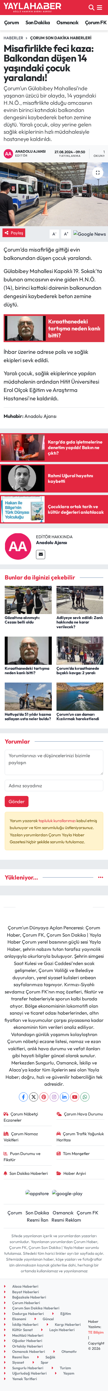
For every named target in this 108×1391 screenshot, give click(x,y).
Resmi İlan (37, 1220)
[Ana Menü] (99, 7)
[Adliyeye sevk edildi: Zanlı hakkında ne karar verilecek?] (80, 599)
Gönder (17, 801)
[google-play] (67, 1194)
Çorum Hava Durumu (83, 1114)
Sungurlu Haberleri (27, 1368)
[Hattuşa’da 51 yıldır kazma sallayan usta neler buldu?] (28, 696)
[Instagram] (54, 1097)
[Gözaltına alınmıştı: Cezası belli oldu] (28, 599)
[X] (33, 1097)
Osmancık (67, 22)
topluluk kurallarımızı (57, 820)
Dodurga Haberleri (27, 1313)
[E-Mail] (40, 554)
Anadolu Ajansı (51, 542)
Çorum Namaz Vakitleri (21, 1136)
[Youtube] (74, 1097)
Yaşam (68, 1373)
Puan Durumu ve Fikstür (22, 1156)
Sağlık (50, 1357)
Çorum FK (96, 22)
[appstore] (37, 1194)
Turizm (65, 1368)
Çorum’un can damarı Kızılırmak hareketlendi (77, 717)
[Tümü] (100, 877)
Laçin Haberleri (61, 1329)
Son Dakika (37, 22)
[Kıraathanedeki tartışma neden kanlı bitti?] (28, 650)
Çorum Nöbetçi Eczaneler (21, 1117)
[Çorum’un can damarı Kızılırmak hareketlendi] (80, 696)
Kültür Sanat (22, 1329)
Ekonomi (18, 1319)
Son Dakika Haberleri (28, 1173)
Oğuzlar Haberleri (26, 1340)
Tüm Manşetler (76, 1153)
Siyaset (17, 1362)
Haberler (13, 37)
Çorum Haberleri (25, 1302)
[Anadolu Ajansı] (18, 546)
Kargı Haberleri (67, 1324)
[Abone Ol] (89, 233)
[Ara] (91, 7)
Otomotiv (69, 1351)
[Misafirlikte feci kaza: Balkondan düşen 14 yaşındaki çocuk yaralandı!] (54, 194)
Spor (44, 1362)
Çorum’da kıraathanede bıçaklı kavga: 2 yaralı (77, 671)
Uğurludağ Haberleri (29, 1373)
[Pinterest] (43, 1097)
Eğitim (65, 1313)
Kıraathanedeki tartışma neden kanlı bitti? (27, 671)
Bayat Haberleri (25, 1292)
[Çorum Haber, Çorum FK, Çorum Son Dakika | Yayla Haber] (32, 7)
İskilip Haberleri (24, 1324)
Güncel (48, 1319)
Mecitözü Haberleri (27, 1335)
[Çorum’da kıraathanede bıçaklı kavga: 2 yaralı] (80, 650)
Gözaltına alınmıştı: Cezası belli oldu (22, 620)
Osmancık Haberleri (28, 1351)
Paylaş (17, 232)
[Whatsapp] (84, 1097)
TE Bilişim (96, 1332)
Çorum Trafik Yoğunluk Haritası (80, 1136)
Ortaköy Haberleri (27, 1346)
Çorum (11, 22)
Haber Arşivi (74, 1173)
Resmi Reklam (66, 1220)
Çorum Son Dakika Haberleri (60, 37)
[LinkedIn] (64, 1097)
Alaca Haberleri (24, 1286)
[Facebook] (23, 1097)
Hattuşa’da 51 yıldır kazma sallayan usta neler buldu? (28, 717)
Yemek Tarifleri (24, 1379)
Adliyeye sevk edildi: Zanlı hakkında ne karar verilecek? (79, 622)
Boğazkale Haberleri (28, 1297)
